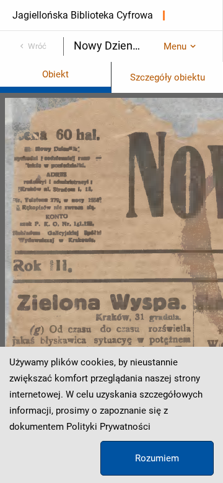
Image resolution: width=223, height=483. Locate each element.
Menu (175, 46)
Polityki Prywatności (108, 426)
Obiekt (55, 74)
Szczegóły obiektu (167, 77)
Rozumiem (157, 458)
